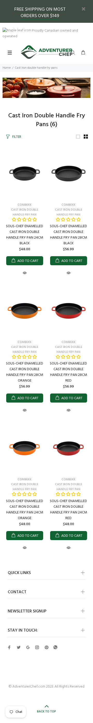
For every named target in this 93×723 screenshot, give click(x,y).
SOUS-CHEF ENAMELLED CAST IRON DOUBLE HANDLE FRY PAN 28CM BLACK (68, 234)
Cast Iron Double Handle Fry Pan (24, 212)
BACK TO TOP (46, 711)
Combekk (25, 204)
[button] (24, 220)
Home (7, 67)
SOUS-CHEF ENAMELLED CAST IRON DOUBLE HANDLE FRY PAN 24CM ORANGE (24, 509)
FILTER (16, 137)
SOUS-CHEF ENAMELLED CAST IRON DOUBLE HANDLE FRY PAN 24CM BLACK (24, 234)
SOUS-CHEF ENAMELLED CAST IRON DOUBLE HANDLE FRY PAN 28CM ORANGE (24, 372)
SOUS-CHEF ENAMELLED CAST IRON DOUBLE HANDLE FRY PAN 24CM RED (68, 509)
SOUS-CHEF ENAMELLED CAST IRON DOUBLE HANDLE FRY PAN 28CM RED (68, 372)
